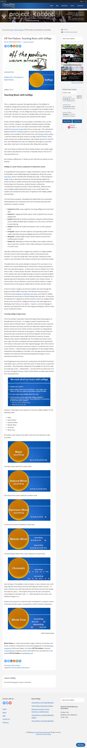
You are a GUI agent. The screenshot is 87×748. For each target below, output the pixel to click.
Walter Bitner (26, 667)
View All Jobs (67, 121)
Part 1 (45, 122)
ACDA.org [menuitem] (3, 1)
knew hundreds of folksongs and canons (25, 294)
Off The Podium (15, 665)
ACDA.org (65, 29)
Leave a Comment (28, 42)
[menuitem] (85, 1)
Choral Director (10, 651)
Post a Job (77, 121)
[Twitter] (8, 46)
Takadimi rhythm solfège (45, 134)
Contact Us (6, 719)
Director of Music (67, 97)
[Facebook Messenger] (20, 46)
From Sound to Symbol (17, 129)
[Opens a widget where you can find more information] (80, 745)
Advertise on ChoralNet (77, 82)
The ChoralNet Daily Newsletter (70, 32)
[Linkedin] (11, 46)
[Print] (14, 46)
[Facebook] (5, 46)
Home (4, 709)
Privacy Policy (47, 734)
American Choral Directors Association (40, 732)
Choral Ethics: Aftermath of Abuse (42, 706)
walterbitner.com (27, 653)
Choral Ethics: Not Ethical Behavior (43, 703)
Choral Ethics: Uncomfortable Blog (43, 721)
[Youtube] (10, 703)
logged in (15, 682)
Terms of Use (39, 734)
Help (4, 716)
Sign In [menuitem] (82, 1)
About (4, 712)
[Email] (17, 46)
